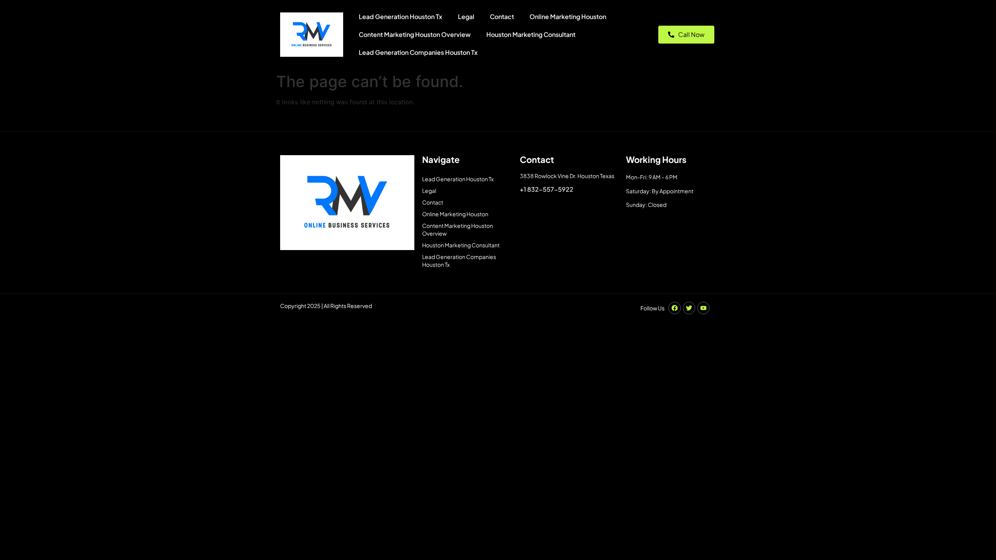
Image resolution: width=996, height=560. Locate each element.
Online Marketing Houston (568, 16)
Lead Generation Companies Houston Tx (418, 52)
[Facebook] (674, 308)
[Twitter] (689, 308)
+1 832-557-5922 (546, 189)
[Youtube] (703, 308)
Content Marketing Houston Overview (415, 34)
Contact (502, 16)
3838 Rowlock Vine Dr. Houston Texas (567, 175)
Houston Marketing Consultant (530, 34)
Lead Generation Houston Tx (400, 16)
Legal (466, 16)
